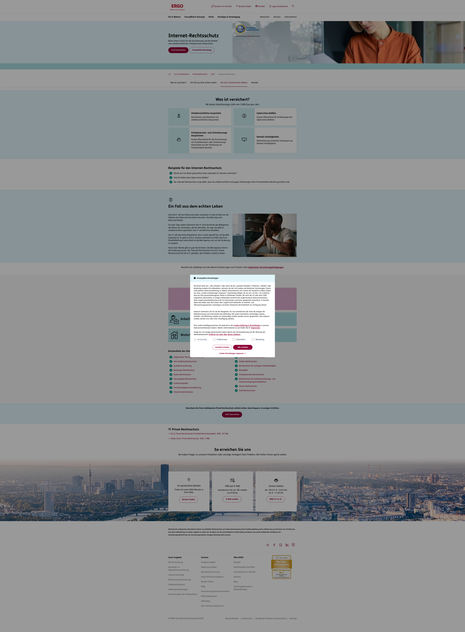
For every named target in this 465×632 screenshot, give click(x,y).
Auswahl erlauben (222, 347)
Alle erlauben (243, 347)
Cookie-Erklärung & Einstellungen (247, 325)
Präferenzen (222, 340)
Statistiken (240, 340)
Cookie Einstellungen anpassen (231, 353)
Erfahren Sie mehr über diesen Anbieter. (225, 335)
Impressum (255, 328)
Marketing (260, 340)
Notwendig (202, 340)
